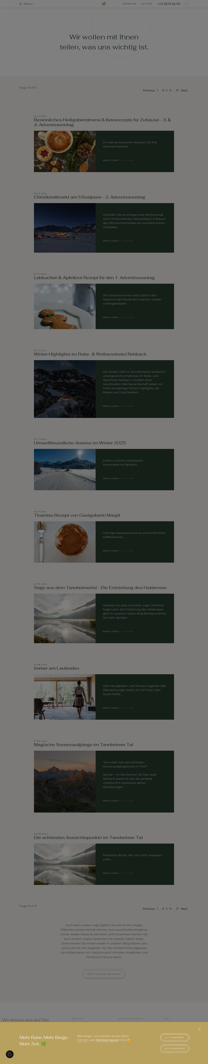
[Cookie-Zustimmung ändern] (9, 1054)
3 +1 (79, 1040)
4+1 (86, 1040)
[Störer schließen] (199, 1029)
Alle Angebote (174, 1048)
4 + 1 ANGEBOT (175, 1037)
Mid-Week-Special (107, 1040)
